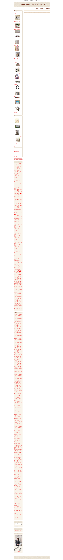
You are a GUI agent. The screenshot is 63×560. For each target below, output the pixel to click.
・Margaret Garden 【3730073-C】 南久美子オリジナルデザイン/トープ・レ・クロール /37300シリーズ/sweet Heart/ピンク (18, 255)
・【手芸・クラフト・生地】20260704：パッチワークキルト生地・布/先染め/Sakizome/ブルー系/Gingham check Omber (18, 328)
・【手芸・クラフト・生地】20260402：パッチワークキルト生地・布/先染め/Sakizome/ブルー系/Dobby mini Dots (18, 315)
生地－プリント (17, 45)
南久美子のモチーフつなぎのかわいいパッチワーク (18, 117)
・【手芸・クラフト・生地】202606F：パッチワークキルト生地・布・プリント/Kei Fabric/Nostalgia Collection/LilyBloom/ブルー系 (18, 448)
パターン (16, 146)
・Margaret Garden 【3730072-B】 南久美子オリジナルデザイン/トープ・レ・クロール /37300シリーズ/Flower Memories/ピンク (18, 225)
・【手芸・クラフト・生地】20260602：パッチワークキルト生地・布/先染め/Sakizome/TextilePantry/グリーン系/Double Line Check (18, 517)
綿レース (16, 13)
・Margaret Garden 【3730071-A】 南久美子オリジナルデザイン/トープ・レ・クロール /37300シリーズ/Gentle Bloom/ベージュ (18, 196)
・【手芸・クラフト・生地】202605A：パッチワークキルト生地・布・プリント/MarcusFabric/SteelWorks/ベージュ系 (18, 463)
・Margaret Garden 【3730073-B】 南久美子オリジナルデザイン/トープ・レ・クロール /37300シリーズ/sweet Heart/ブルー (18, 251)
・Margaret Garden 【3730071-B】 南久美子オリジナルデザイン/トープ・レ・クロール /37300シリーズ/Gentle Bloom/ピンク (18, 200)
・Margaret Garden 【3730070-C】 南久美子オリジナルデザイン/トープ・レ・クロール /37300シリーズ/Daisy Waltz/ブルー (18, 184)
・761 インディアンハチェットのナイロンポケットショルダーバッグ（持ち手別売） (18, 457)
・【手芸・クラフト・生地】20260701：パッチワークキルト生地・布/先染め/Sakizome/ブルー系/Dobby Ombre (18, 318)
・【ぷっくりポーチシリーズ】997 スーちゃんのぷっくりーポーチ (18, 441)
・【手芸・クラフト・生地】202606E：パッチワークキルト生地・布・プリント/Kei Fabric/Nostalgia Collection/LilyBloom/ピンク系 (18, 444)
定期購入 (16, 112)
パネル (16, 143)
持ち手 (16, 84)
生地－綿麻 (16, 58)
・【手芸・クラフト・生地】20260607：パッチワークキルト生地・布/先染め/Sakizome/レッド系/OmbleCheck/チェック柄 (18, 494)
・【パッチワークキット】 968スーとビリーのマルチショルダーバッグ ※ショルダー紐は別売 (18, 421)
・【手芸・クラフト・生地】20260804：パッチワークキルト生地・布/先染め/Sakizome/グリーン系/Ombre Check (18, 286)
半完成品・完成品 (17, 11)
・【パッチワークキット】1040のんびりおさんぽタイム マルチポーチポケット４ (18, 308)
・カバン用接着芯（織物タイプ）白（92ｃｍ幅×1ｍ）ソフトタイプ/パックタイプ (18, 402)
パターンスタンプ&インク (18, 73)
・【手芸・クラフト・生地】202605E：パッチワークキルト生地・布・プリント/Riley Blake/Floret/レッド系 (18, 484)
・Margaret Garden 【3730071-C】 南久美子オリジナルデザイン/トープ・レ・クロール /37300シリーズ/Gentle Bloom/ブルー (18, 204)
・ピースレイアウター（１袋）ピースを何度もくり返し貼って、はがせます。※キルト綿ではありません (18, 471)
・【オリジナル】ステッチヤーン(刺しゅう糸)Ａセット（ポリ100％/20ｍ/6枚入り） (18, 164)
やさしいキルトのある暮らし (18, 129)
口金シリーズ (16, 148)
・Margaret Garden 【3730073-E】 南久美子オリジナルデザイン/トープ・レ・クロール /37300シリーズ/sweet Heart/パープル (18, 263)
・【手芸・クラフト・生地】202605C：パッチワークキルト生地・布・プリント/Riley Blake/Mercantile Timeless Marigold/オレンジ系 (18, 504)
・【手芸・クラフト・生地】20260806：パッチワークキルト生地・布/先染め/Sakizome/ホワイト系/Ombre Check (18, 293)
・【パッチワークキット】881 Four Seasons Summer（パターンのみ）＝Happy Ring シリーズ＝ (18, 514)
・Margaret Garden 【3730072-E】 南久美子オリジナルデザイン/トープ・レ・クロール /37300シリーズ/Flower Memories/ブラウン (18, 238)
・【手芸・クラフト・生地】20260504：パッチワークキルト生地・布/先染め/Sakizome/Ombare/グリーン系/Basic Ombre (18, 477)
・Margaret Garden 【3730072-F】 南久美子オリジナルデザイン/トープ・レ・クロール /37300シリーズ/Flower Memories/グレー (18, 243)
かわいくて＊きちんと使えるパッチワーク (18, 136)
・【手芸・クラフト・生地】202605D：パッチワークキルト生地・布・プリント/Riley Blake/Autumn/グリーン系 (18, 481)
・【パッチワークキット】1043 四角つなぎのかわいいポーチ (18, 419)
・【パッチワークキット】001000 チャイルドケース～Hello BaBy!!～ (18, 412)
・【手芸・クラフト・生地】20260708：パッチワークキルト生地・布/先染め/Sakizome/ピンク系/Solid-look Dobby (18, 342)
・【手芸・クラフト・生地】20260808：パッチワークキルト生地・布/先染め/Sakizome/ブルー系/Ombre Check (18, 299)
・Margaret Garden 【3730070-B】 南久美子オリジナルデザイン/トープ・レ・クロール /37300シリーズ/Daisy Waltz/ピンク (18, 180)
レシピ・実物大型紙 (17, 21)
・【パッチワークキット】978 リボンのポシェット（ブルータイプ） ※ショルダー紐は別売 (18, 430)
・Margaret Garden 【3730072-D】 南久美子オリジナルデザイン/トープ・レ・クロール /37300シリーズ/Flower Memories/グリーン (18, 234)
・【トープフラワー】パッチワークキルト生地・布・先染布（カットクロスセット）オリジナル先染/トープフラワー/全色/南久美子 (18, 460)
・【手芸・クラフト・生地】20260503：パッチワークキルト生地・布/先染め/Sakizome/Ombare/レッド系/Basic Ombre (18, 435)
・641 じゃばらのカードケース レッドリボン (17, 501)
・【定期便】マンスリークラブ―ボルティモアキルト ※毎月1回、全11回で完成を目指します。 (18, 399)
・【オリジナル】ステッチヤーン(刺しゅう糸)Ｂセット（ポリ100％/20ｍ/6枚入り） (18, 167)
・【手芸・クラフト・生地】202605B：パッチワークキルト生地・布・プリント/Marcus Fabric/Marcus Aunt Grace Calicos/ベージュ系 (18, 467)
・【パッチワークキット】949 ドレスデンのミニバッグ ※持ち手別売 (17, 424)
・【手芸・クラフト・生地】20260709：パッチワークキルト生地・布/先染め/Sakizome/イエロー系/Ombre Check (18, 345)
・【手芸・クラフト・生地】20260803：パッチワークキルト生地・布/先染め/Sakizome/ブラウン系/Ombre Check (18, 283)
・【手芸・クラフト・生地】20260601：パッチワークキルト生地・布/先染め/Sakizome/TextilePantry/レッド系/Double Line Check (18, 415)
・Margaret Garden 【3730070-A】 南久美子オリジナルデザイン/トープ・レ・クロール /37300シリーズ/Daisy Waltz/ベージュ (18, 176)
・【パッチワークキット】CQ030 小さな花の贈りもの (18, 486)
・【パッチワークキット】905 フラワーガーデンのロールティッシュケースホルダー (18, 474)
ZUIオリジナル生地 (17, 29)
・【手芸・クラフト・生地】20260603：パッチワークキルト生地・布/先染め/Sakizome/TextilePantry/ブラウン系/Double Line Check (18, 452)
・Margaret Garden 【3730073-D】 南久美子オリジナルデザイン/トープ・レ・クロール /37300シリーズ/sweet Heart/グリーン (18, 259)
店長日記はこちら (18, 551)
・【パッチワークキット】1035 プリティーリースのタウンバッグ (18, 410)
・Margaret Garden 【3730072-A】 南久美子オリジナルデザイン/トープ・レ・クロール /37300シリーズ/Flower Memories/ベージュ (18, 221)
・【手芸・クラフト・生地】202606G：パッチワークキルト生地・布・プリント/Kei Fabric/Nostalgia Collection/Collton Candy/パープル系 (18, 498)
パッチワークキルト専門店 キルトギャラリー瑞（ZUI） (32, 4)
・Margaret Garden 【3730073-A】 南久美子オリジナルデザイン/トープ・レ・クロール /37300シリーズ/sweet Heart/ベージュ (18, 247)
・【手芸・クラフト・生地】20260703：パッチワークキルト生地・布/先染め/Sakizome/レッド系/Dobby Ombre (18, 324)
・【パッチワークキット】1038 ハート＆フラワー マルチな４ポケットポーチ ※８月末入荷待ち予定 (18, 169)
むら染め (16, 156)
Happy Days (16, 124)
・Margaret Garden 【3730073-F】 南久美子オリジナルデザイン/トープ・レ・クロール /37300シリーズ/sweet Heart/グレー (18, 267)
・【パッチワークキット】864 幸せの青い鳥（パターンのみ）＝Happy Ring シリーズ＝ (18, 507)
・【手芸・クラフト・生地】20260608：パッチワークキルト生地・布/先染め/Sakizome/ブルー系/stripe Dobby (18, 427)
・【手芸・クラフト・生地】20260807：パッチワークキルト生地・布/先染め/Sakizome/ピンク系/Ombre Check (18, 296)
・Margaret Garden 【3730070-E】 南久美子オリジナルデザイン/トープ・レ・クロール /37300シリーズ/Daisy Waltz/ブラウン (18, 192)
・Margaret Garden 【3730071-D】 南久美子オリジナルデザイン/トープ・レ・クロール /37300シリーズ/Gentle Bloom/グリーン (18, 208)
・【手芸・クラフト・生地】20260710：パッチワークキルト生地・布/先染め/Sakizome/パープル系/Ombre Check (18, 348)
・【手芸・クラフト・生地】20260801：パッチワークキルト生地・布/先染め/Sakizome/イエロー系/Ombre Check (18, 277)
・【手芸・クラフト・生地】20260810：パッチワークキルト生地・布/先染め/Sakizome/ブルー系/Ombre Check (18, 305)
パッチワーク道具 (17, 67)
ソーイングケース (17, 151)
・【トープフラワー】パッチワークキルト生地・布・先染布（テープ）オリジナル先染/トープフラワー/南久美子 (18, 396)
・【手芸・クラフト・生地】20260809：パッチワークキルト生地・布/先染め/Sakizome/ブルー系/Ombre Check (18, 302)
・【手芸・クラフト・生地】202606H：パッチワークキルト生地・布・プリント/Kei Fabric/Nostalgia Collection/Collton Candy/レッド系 (18, 490)
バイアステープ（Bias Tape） (18, 62)
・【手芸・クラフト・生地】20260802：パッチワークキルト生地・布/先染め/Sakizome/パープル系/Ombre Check (18, 280)
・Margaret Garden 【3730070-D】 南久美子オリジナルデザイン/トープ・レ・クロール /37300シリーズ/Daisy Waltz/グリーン (18, 188)
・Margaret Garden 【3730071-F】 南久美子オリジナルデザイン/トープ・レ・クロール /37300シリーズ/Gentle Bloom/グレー (18, 217)
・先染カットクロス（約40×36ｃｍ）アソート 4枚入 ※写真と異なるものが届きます (18, 405)
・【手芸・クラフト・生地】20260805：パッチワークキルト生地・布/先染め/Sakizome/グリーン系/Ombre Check (18, 290)
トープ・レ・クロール (18, 153)
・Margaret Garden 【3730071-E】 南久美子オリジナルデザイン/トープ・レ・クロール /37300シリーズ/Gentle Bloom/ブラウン (18, 212)
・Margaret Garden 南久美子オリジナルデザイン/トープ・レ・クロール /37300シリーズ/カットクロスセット (18, 270)
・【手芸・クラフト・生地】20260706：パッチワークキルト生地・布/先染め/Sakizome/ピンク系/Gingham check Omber (18, 335)
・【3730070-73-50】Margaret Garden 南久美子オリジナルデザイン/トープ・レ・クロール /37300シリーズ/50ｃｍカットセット (18, 274)
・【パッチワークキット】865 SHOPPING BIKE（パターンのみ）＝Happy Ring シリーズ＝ (18, 511)
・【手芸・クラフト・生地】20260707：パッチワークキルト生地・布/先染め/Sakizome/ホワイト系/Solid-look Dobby (18, 339)
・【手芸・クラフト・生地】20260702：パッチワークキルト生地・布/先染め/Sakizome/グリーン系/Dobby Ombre (18, 321)
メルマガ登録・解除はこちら (18, 530)
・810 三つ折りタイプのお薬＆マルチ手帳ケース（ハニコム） (18, 439)
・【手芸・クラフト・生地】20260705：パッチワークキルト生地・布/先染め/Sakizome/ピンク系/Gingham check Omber (18, 331)
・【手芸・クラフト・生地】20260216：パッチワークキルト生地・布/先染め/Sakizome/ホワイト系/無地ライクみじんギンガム (18, 173)
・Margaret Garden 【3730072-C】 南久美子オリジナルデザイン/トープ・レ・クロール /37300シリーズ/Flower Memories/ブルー (18, 229)
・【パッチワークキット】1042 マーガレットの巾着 (17, 407)
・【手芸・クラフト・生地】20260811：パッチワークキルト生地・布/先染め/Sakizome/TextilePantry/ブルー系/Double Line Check (18, 355)
